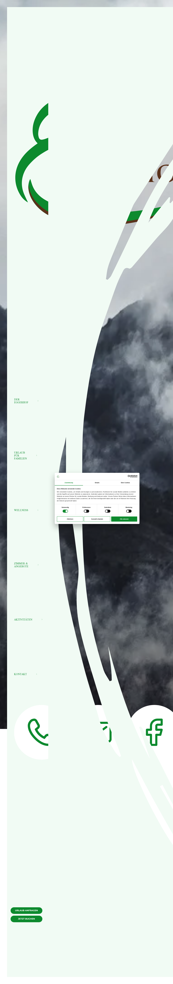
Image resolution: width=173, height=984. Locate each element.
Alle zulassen (124, 519)
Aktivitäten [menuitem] (23, 619)
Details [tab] (97, 483)
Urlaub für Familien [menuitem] (20, 455)
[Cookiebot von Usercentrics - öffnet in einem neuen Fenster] (129, 476)
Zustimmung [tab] (69, 483)
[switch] (86, 511)
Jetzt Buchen (26, 919)
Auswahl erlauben (97, 519)
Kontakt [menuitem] (20, 674)
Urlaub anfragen (26, 910)
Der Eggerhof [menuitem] (21, 400)
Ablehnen (70, 519)
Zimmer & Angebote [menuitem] (21, 564)
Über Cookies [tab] (125, 483)
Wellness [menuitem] (21, 510)
